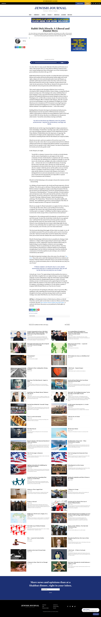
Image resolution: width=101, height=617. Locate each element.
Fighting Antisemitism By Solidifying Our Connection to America (37, 466)
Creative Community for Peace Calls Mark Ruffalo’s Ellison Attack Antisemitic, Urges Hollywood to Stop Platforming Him (37, 333)
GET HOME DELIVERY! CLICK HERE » (50, 1)
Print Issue (69, 14)
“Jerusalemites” (31, 356)
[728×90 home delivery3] (50, 20)
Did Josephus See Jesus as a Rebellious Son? (78, 356)
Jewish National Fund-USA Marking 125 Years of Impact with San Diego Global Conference (79, 514)
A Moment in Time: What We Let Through (37, 562)
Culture (43, 14)
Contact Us (55, 604)
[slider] (62, 62)
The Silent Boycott (31, 428)
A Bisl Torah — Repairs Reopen (75, 368)
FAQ (43, 606)
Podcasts (49, 14)
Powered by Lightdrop (55, 611)
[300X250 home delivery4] (79, 44)
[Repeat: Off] (67, 62)
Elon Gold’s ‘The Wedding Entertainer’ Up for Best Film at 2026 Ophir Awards (79, 393)
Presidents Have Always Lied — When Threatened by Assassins (77, 441)
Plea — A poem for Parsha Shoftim (35, 538)
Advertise (44, 604)
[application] (49, 62)
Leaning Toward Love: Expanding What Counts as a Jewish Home (36, 478)
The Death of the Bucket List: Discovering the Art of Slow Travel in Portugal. (38, 344)
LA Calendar (63, 14)
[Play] (31, 62)
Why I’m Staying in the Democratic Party (78, 453)
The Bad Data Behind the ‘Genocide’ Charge (37, 404)
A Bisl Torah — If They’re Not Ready (76, 550)
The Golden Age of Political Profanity (36, 526)
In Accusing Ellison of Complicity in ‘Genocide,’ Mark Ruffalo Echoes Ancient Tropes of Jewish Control (78, 333)
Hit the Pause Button (73, 428)
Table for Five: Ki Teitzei (74, 416)
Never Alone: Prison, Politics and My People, (52, 302)
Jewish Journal (50, 8)
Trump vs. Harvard (32, 501)
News (30, 14)
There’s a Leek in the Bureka (34, 416)
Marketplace (56, 14)
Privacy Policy (56, 606)
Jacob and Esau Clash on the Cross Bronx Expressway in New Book (78, 381)
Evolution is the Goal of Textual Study (36, 550)
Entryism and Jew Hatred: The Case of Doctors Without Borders (77, 502)
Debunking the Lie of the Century (76, 465)
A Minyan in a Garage (73, 489)
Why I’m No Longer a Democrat (35, 453)
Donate (54, 608)
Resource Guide (45, 608)
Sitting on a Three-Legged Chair (35, 489)
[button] (16, 47)
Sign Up (49, 319)
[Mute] (60, 62)
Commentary (36, 14)
